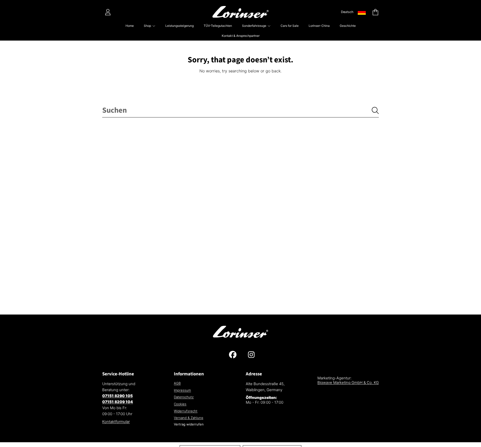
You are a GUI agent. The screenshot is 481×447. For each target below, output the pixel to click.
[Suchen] (375, 110)
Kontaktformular (116, 421)
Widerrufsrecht (185, 411)
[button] (375, 12)
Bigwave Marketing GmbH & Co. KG (348, 382)
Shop (148, 26)
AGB (177, 383)
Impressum (182, 390)
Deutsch (347, 12)
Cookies (180, 404)
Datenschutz (184, 397)
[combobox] (240, 110)
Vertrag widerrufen (189, 424)
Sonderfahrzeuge (254, 26)
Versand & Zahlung (188, 418)
